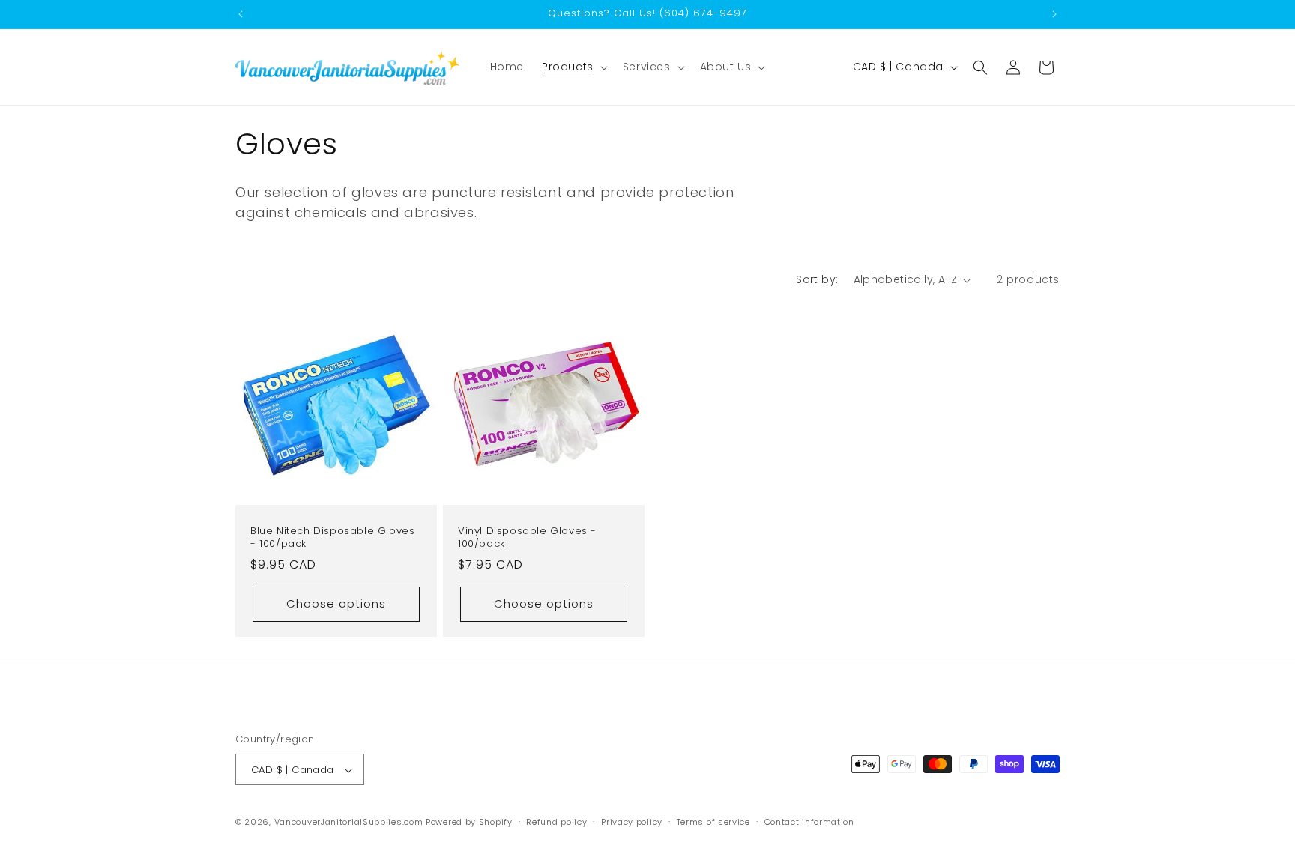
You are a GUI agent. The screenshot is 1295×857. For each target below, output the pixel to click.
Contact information (809, 822)
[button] (573, 66)
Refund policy (556, 822)
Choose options (336, 603)
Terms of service (713, 822)
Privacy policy (631, 822)
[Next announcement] (1054, 14)
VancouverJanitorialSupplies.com (348, 823)
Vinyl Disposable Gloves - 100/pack (527, 538)
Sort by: (817, 279)
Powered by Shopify (469, 823)
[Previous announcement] (240, 14)
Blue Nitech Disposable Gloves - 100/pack (332, 538)
